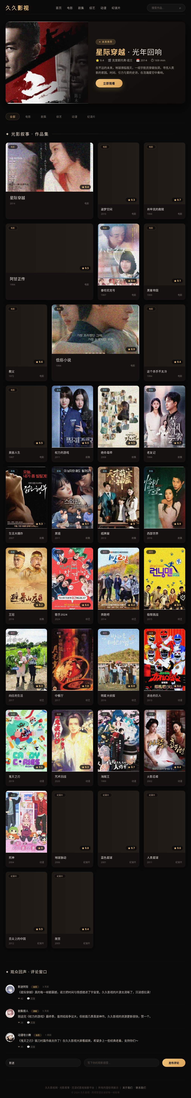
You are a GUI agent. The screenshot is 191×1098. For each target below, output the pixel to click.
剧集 (81, 8)
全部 (12, 116)
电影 (70, 8)
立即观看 (109, 83)
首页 (59, 8)
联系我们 (141, 1087)
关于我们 (128, 1087)
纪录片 (116, 8)
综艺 (92, 8)
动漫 (104, 8)
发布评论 (174, 1062)
